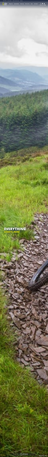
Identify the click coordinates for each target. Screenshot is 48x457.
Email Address (23, 225)
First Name (22, 228)
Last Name (22, 231)
